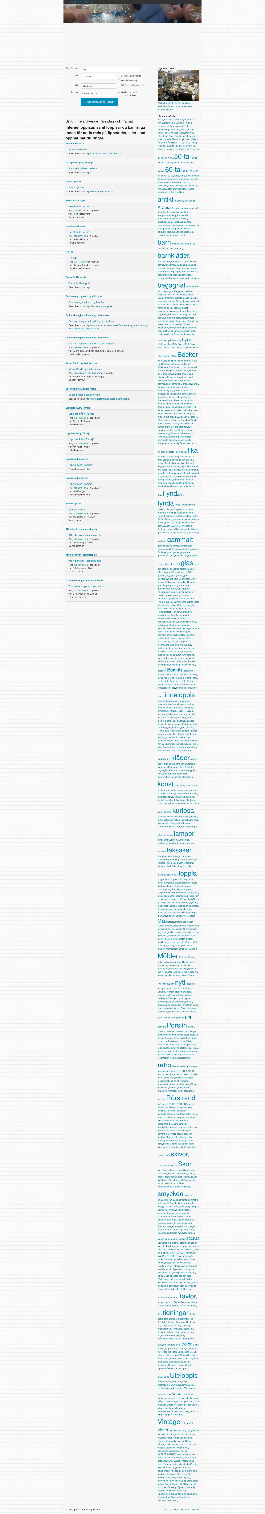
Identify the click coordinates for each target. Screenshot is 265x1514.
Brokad (186, 324)
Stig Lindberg (164, 1242)
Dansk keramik (165, 387)
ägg (184, 1480)
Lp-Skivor (182, 899)
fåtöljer (169, 509)
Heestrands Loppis (76, 200)
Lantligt (172, 843)
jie (177, 717)
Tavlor (187, 1295)
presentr (180, 1031)
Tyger (164, 1351)
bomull (161, 317)
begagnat (172, 284)
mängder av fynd (176, 945)
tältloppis (172, 1351)
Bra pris (191, 321)
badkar (178, 221)
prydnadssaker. (191, 1034)
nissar (178, 961)
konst (165, 783)
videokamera (164, 1411)
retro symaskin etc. (167, 1071)
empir (179, 420)
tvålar (182, 1348)
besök (194, 297)
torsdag (177, 1325)
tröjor (186, 1343)
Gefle (171, 555)
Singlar (172, 1143)
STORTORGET (176, 1252)
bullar (173, 330)
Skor (185, 1163)
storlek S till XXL (185, 1249)
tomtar (192, 136)
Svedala (162, 1265)
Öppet (181, 1487)
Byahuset (178, 334)
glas (187, 562)
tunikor (161, 1348)
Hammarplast (164, 611)
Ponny (167, 1017)
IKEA (166, 684)
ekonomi (190, 413)
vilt (196, 1411)
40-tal (181, 149)
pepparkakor (164, 1004)
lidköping (162, 856)
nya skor (168, 975)
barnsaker (191, 264)
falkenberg (173, 436)
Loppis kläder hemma (77, 458)
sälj (170, 1272)
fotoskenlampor (181, 476)
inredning (177, 707)
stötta (173, 1262)
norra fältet (174, 965)
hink (167, 638)
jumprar (177, 724)
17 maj (193, 142)
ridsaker (184, 1074)
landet (174, 839)
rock (172, 1077)
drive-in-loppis (173, 403)
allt (185, 185)
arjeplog (184, 208)
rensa (185, 1054)
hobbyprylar (171, 648)
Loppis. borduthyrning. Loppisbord (174, 887)
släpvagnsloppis (166, 1186)
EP (172, 426)
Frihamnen (178, 479)
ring (167, 1077)
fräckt (190, 482)
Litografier (178, 862)
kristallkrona (180, 800)
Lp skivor (162, 899)
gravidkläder (164, 588)
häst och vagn (188, 664)
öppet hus (181, 1490)
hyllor (166, 658)
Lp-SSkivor (193, 899)
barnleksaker (164, 261)
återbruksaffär (183, 1474)
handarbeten (164, 615)
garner (176, 552)
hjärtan (161, 648)
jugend (168, 720)
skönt (169, 1180)
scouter (180, 1117)
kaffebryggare (164, 727)
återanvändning (189, 1470)
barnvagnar (192, 268)
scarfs (160, 1117)
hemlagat (186, 628)
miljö (182, 928)
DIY (190, 390)
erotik (170, 430)
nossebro (173, 968)
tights (192, 1314)
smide (178, 1186)
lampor (184, 833)
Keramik (170, 743)
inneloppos (183, 700)
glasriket (184, 568)
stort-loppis (163, 1252)
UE (191, 1351)
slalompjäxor (171, 1183)
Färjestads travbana (184, 509)
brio (166, 324)
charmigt (176, 373)
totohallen (188, 1328)
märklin (183, 948)
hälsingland (163, 664)
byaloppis (189, 334)
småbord (189, 1195)
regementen (173, 1051)
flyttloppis (162, 469)
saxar (194, 1113)
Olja (179, 988)
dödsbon (188, 410)
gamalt (188, 519)
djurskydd (176, 393)
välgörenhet (182, 1447)
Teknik (176, 1302)
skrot (179, 1170)
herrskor (191, 634)
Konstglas (179, 785)
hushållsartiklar (173, 654)
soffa (182, 1206)
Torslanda (177, 1328)
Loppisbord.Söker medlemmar (172, 892)
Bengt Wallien (186, 294)
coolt (175, 377)
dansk (195, 383)
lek (184, 843)
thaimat (183, 1305)
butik (193, 330)
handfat (174, 615)
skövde (176, 1180)
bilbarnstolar (164, 304)
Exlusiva (174, 433)
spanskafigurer (184, 1222)
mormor (174, 938)
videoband (180, 1408)
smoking (186, 1186)
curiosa (182, 377)
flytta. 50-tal (192, 466)
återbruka (171, 1474)
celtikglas (169, 370)
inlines (172, 687)
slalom (161, 1183)
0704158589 (80, 417)
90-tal (170, 175)
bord (178, 317)
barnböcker (163, 248)
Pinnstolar (162, 136)
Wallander (171, 1388)
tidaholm (192, 1305)
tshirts (196, 1344)
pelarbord (179, 1001)
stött (167, 1262)
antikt (165, 198)
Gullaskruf (163, 598)
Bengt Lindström (166, 297)
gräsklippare (172, 595)
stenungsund (171, 1238)
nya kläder (189, 971)
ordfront (170, 991)
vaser (177, 1393)
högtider (161, 674)
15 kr (186, 142)
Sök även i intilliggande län (132, 85)
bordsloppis (163, 321)
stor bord (166, 1246)
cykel (190, 377)
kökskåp (162, 826)
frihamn (168, 479)
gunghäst (173, 598)
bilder (181, 304)
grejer (173, 588)
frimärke (189, 479)
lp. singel (162, 902)
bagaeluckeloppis (166, 225)
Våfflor (174, 1441)
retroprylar (174, 1074)
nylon (184, 975)
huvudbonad (188, 654)
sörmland (169, 1289)
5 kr (187, 149)
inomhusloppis (165, 707)
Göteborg (181, 605)
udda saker (183, 1351)
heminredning (174, 628)
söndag (172, 1285)
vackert (161, 1388)
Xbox (177, 1460)
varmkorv (162, 1394)
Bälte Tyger (177, 344)
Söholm (173, 1282)
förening (162, 512)
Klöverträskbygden (187, 770)
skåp (180, 1176)
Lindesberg (163, 859)
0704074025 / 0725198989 (87, 373)
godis (187, 575)
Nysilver (161, 983)
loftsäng (161, 874)
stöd (186, 1259)
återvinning (163, 1480)
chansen (167, 373)
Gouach (191, 582)
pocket (171, 1011)
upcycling (162, 1365)
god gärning (177, 575)
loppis (187, 872)
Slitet (181, 1183)
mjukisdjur (187, 932)
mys (167, 942)
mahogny (177, 909)
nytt (180, 981)
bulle (179, 330)
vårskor (183, 1444)
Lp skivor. (172, 899)
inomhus (189, 704)
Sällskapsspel (171, 1275)
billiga (188, 304)
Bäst (186, 344)
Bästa (193, 344)
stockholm (185, 1242)
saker (164, 1104)
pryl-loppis (167, 1037)
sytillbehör (163, 1272)
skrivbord (171, 1170)
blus (189, 311)
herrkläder (181, 634)
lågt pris (173, 905)
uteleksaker (163, 1376)
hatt (169, 621)
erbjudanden (181, 426)
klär (180, 767)
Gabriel (161, 515)
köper (194, 826)
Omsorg (161, 991)
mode (196, 932)
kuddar (173, 803)
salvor (191, 1104)
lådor (194, 902)
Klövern (173, 770)
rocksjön (189, 1077)
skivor (179, 1153)
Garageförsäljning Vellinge (79, 162)
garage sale (186, 545)
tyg (159, 1351)
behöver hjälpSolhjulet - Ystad (175, 293)
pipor (160, 1008)
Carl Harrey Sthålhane (169, 363)
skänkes (162, 1180)
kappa (161, 734)
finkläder (179, 459)
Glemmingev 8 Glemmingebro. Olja (175, 572)
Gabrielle (179, 515)
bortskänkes (176, 321)
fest (163, 451)
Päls (171, 1044)
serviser (187, 1133)
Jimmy (183, 717)
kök (167, 823)
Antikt (160, 122)
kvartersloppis (164, 819)
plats (189, 1008)
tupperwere (170, 1348)
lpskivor (171, 902)
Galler (160, 519)
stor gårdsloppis (179, 1246)
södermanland (178, 1279)
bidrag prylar (189, 301)
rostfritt (180, 1084)
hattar (174, 621)
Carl (194, 360)
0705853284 (80, 210)
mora (167, 938)
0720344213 (80, 539)
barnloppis (176, 261)
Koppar (174, 132)
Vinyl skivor (184, 139)
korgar (189, 790)
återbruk (162, 1474)
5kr (159, 162)
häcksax (192, 661)
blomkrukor (163, 311)
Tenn (183, 1302)
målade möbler (191, 942)
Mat (161, 921)
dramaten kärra (165, 400)
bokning (183, 314)
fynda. (178, 504)
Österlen (162, 1500)
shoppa (172, 1140)
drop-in (161, 406)
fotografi (195, 473)
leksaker (179, 849)
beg (172, 271)
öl (181, 1484)
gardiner (194, 549)
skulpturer (162, 1173)
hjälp (188, 644)
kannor (193, 730)
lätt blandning (184, 905)
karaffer (168, 734)
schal (185, 136)
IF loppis (190, 681)
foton (170, 476)
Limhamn (186, 856)
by (172, 334)
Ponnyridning (177, 1017)
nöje (168, 988)
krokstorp (191, 800)
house (192, 648)
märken (161, 948)
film (181, 456)
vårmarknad (173, 1444)
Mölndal (183, 957)
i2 (158, 677)
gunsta (169, 601)
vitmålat (179, 1434)
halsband (162, 608)
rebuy (195, 1047)
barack (175, 235)
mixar (178, 932)
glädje (161, 575)
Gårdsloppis (193, 601)
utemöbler (162, 1381)
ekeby (160, 413)
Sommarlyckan (73, 503)
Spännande (163, 1232)
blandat (184, 307)
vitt (185, 1434)
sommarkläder (183, 1209)
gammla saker (164, 545)
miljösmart (191, 928)
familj (176, 443)
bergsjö (178, 297)
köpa (188, 826)
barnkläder (173, 255)
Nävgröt (161, 988)
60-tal (173, 169)
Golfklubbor (184, 578)
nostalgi (183, 968)
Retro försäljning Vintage (184, 1066)
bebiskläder (163, 271)
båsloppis (162, 344)
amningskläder (180, 188)
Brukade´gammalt (178, 327)
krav (169, 796)
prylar (176, 1037)
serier (172, 1130)
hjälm (182, 644)
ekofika (181, 413)
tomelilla (185, 1322)
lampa (170, 835)
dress (176, 400)
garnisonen (185, 552)
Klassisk (168, 119)
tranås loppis (180, 1332)
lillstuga (176, 856)
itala (191, 710)
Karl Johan (178, 734)
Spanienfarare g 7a (167, 1222)
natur (160, 961)
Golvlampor (171, 582)
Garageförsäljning (166, 549)
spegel (170, 1226)
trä (164, 1344)
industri (177, 684)
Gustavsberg (179, 601)
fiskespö (190, 463)
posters (161, 1031)
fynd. (180, 494)
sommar (171, 1209)
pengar (188, 1001)
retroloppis (163, 1074)
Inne (189, 687)
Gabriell (170, 515)
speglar (192, 1226)
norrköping (163, 968)
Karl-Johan (190, 734)
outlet (169, 995)
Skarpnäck (174, 1147)
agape (170, 178)
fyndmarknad (188, 504)
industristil (163, 687)
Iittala (160, 684)
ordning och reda (183, 991)
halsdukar (172, 608)
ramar (173, 1047)
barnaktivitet (178, 243)
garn (169, 552)
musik (160, 942)
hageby (191, 605)
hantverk (162, 621)
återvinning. (175, 1480)
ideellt (188, 677)
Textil (160, 1305)
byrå (169, 340)
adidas (195, 175)
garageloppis (182, 549)
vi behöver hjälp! (171, 1401)
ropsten (172, 1084)
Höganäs (173, 669)
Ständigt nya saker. (173, 1259)
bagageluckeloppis (181, 228)
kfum (177, 743)
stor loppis (194, 1246)
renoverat (176, 1054)
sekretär (182, 1127)
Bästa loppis (164, 347)
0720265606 (80, 513)
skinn (167, 1155)
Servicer (172, 1133)
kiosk (194, 743)
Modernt (189, 132)
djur (168, 393)
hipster (181, 638)
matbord (170, 921)
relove (168, 1054)
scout (173, 1117)
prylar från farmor (188, 1037)
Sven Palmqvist (174, 1265)
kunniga (167, 811)
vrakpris (161, 1437)
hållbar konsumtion (167, 661)
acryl (188, 175)
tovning (161, 1332)
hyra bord (179, 658)
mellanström (193, 925)
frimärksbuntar (175, 482)
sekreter (173, 1127)
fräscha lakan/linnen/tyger (170, 486)
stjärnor (175, 1242)
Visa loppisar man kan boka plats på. (129, 93)
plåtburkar (162, 1011)
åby (189, 1467)
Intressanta (163, 710)
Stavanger (189, 1232)
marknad (162, 915)
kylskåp (176, 819)
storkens (172, 1249)
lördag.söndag (165, 909)
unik (160, 1361)
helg (194, 621)
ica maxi (165, 677)
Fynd (169, 493)
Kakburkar (176, 730)
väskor (168, 1457)
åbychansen (164, 1470)
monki (161, 938)
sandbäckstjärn (183, 1113)
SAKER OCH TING (178, 1104)
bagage (180, 225)
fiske (183, 463)
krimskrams (188, 796)
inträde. (173, 710)
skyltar (171, 1173)
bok (159, 314)
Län (76, 84)
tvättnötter (191, 1348)
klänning (162, 767)
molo (192, 935)
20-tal (160, 119)
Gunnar (182, 598)
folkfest (177, 469)
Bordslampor (187, 317)
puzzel (182, 1041)
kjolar (179, 747)
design (176, 387)
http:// (88, 172)
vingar (161, 1414)
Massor (191, 915)
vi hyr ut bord (187, 1401)
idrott (160, 681)
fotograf (186, 473)
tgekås (175, 1305)
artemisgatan (164, 212)
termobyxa (192, 1302)
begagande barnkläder (186, 271)
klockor (187, 750)
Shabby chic (172, 1137)
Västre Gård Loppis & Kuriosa (81, 363)
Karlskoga (163, 737)
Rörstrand (180, 1097)
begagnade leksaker (189, 278)
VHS (160, 1401)
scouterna (190, 1117)
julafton (179, 720)
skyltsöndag (181, 1173)
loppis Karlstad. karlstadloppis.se (174, 882)
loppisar (188, 889)
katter (186, 740)
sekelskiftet (163, 1127)
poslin (191, 1026)
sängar (182, 1275)
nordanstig (163, 965)
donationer (163, 397)
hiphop (174, 638)
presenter (170, 1031)
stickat (192, 1238)
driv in (190, 400)
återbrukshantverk (166, 1477)
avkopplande (164, 215)
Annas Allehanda (75, 143)
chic (184, 373)
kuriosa (183, 810)
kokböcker (182, 773)
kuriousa (162, 816)
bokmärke (173, 314)
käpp (196, 819)
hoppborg (182, 648)
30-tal (160, 149)
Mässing (193, 948)
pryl (159, 1037)
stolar (193, 1242)
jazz (167, 717)
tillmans (173, 1318)
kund (160, 811)
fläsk (170, 469)
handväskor (184, 618)
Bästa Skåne (192, 347)
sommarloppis (182, 1213)
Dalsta (176, 380)
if (184, 681)
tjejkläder (162, 1322)
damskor (176, 383)
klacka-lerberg (190, 747)
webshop (162, 1398)
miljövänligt (163, 932)
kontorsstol (171, 790)
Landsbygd (183, 839)
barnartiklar (190, 243)
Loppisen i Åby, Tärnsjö (78, 407)
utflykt (185, 1381)
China (190, 373)
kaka (167, 730)
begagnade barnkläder (181, 274)
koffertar (172, 773)
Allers (171, 185)
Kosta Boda (168, 793)
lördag (195, 905)
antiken (180, 192)
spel (160, 1229)
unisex (186, 1361)
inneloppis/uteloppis (167, 700)
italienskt (162, 714)
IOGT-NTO (183, 710)
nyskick (170, 983)
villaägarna (188, 1411)
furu (172, 126)
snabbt (165, 1203)
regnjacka (193, 1051)
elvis (173, 420)
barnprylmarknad (177, 264)
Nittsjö (185, 961)
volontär (192, 1434)
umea (166, 1358)
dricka (183, 400)
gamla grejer (171, 522)
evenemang (163, 433)
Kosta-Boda (181, 793)
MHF (160, 928)
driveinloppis (187, 403)
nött (173, 988)
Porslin (190, 119)
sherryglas (163, 1140)
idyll (181, 681)
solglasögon (192, 1206)
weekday (172, 1398)
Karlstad (173, 737)
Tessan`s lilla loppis (76, 277)
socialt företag (172, 1206)
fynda (166, 502)
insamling (188, 707)
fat (159, 451)
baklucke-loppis (165, 231)
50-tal (182, 156)
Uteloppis (184, 1375)
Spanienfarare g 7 (186, 1219)
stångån (189, 1256)
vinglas (168, 1414)
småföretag (163, 1199)
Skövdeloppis (188, 1180)
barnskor (162, 268)
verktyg (181, 1398)
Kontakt (195, 1509)
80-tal (164, 175)
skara (191, 1143)
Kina (188, 743)
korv (160, 793)
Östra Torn (172, 1500)
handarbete (187, 611)
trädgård (171, 1344)
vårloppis (162, 1444)
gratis (173, 585)
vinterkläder (175, 1430)
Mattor (161, 925)
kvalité (186, 816)
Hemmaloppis (183, 631)
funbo (191, 486)
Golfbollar (173, 578)
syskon (191, 1269)
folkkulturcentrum (190, 469)
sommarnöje (164, 1216)
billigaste (168, 307)
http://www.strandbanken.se (99, 191)
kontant (161, 790)
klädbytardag (164, 759)
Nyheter (185, 1509)
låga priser (163, 905)
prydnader (162, 1034)
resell (191, 1054)
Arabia (164, 207)
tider (160, 1314)
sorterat (174, 1216)
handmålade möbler (167, 618)
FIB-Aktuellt (178, 122)
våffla (167, 1441)
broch (171, 324)
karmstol (162, 740)
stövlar (180, 1262)
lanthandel (163, 843)
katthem (194, 740)
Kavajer (161, 743)
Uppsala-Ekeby (165, 1368)
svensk (186, 1265)
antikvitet (179, 200)
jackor (177, 714)
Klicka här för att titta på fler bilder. (174, 102)
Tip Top (69, 251)
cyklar (160, 380)
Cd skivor (188, 367)
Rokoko (169, 1080)
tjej (192, 1318)
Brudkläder (163, 327)
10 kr (181, 142)
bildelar (174, 304)
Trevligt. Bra (188, 1338)
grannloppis (163, 585)
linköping (174, 859)
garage (175, 545)
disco (177, 390)
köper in (161, 835)
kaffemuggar (178, 727)
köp (183, 826)
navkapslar (169, 961)
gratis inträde (183, 585)
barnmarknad (189, 261)
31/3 (175, 149)
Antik (173, 192)
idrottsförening (170, 681)
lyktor (184, 902)
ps (166, 1041)
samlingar (171, 1110)
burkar (186, 330)
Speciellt (162, 1226)
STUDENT (172, 1256)
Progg (193, 1031)
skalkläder (182, 1143)
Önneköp (172, 1487)
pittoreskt (168, 1008)
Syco (175, 1269)
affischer (162, 178)
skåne (161, 1176)
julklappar (189, 720)
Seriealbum (163, 1130)
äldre (189, 1480)
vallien (180, 1388)
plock (195, 1008)
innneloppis (178, 704)
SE (159, 1120)
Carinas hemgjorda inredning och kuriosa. (88, 315)
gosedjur (182, 582)
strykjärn (162, 1256)
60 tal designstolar (170, 162)
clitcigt (169, 377)
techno (169, 1302)
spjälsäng (183, 1229)
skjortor (177, 119)
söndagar (181, 1285)
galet (195, 515)
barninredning (176, 248)
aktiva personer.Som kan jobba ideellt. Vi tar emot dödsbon (178, 180)
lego (179, 843)
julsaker (169, 724)
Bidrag (179, 301)
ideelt (194, 677)
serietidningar (183, 1130)
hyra (172, 658)
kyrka (183, 819)
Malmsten (187, 909)
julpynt (161, 724)
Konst (191, 129)
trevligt (177, 1338)
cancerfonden (184, 360)
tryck (184, 119)
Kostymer (192, 793)
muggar (189, 938)
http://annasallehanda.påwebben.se (103, 153)
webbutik (188, 1394)
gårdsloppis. (164, 605)
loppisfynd (193, 892)
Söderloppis (163, 1279)
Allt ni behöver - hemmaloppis (81, 529)
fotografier (162, 476)
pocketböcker (182, 1011)
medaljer (169, 925)
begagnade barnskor (168, 278)
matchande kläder (184, 921)
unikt (165, 1361)
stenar (161, 1238)
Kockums (162, 773)
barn (164, 241)
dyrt (173, 410)
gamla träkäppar (175, 529)
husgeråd (187, 651)
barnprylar (162, 264)
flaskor (168, 466)
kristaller (169, 800)
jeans (172, 717)
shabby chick (185, 1137)
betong (171, 301)
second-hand (182, 1120)
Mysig (172, 942)
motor (182, 938)
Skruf (185, 1170)
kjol (173, 747)
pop (189, 1016)
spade (188, 1216)
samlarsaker (186, 1107)
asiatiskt (175, 212)
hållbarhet (182, 661)
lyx (189, 902)
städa (160, 1259)
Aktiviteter (162, 185)
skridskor (162, 1170)
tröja (178, 1344)
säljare (192, 1272)
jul (174, 720)
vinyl (184, 1430)
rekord (161, 1054)
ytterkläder (181, 1467)
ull (195, 1351)
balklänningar (164, 235)
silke (160, 1143)
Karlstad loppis (185, 737)
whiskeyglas (192, 1398)
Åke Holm (172, 142)
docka (185, 393)
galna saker (177, 519)
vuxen (169, 1437)
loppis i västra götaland (182, 879)
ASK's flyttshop (74, 181)
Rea (189, 1047)
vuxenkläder (179, 1437)
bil (198, 301)
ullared (161, 1355)
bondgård (170, 317)
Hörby (169, 674)
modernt (185, 935)
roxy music (163, 1087)
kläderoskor (190, 763)
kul (191, 803)
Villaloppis (176, 1411)
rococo (161, 1080)
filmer (187, 456)
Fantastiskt (185, 443)
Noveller (192, 968)
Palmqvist (173, 998)
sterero (181, 1238)
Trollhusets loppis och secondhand (84, 580)
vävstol (170, 1460)
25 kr (185, 145)
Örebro (174, 1497)
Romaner (184, 1080)
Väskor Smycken (180, 1457)
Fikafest (161, 456)
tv (178, 1348)
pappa (187, 998)
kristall (161, 800)
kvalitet (193, 816)
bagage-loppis (192, 225)
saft (159, 1104)
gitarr (166, 564)
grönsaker (184, 595)
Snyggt (161, 1206)
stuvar (181, 1256)
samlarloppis (172, 1107)
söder (189, 1275)
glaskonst (174, 568)
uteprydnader (174, 1381)
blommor (173, 311)
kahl (188, 727)
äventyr (175, 1484)
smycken (170, 1193)
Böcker (167, 122)
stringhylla (191, 1252)
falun (170, 443)
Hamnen (176, 611)
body (195, 311)
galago (188, 515)
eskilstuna (179, 430)
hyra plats (190, 658)
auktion (184, 212)
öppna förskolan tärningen (183, 1493)
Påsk (188, 1041)
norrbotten (185, 965)
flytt (184, 466)
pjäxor (176, 1008)
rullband (173, 1087)
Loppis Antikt (164, 879)
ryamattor (172, 1090)
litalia (181, 132)
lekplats (190, 843)
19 (168, 145)
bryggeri (192, 327)
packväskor (185, 995)
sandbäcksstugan (166, 1113)
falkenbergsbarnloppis (180, 439)
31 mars (168, 149)
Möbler (168, 955)
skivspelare (163, 1165)
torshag (186, 1325)
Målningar (162, 945)
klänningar (172, 767)
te (158, 1302)
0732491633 (80, 590)
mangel (193, 912)
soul (181, 1216)
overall (176, 995)
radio (177, 1044)
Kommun (74, 92)
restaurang (175, 1057)
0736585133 (80, 488)
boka (164, 314)
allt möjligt (193, 185)
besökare (162, 301)
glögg (167, 575)
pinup (195, 1004)
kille (183, 743)
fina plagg (169, 459)
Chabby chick (181, 370)
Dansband (186, 383)
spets (175, 1229)
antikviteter (189, 200)
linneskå (190, 859)
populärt (162, 1026)
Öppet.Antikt (164, 1493)
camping (172, 360)
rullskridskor (184, 1087)
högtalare (188, 670)
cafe (160, 360)
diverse (184, 390)
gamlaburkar (179, 532)
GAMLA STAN (178, 525)
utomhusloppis (187, 1384)
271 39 (192, 145)
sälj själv (177, 1272)
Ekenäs (168, 413)
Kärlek (161, 823)
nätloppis (191, 983)
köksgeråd (175, 823)
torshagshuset (164, 1328)
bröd (160, 330)
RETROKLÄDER (185, 1071)
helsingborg (163, 624)
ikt (171, 684)
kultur (196, 803)
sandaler (181, 1110)
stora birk (162, 1249)
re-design (181, 1047)
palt (181, 998)
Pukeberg (173, 1041)
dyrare (167, 410)
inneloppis (180, 694)
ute (175, 1368)
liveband (162, 866)
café (165, 360)
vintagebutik (187, 1423)
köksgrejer (186, 823)
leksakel (162, 851)
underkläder (183, 1358)
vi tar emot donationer (187, 1404)
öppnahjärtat (164, 1497)
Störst (192, 1259)
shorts (191, 1140)
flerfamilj (177, 466)
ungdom (194, 1358)
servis (180, 1133)
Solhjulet (162, 1209)
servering (162, 1133)
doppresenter (183, 397)
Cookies (174, 1509)
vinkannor (177, 1414)
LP (197, 895)
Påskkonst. (163, 1044)
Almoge (161, 188)
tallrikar (161, 1297)
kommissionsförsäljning (182, 776)
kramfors (162, 796)
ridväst (161, 1077)
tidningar (176, 1312)
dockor (192, 393)
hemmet (161, 634)
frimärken (162, 482)
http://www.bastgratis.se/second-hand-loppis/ (108, 398)
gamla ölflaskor (165, 532)
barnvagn (180, 268)
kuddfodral (183, 803)
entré (167, 426)
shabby (161, 1137)
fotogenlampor (174, 473)
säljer (160, 1275)
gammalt (180, 539)
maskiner (171, 915)
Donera (172, 397)
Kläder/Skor (178, 763)
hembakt (162, 628)
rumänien (162, 1090)
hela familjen (184, 621)
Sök (91, 1)
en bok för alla (190, 420)
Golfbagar (162, 578)
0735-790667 (80, 261)
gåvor (173, 605)
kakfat (184, 129)
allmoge (179, 185)
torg (159, 1325)
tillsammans (184, 1318)
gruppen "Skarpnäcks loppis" (174, 590)
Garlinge (162, 552)
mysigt (180, 942)
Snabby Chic (176, 1203)
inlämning (175, 129)
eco (196, 410)
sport (192, 1229)
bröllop (166, 330)
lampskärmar (164, 839)
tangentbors (171, 1297)
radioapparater (188, 1044)
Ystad (184, 1460)
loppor (192, 895)
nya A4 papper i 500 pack (170, 971)
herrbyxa (171, 634)
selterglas (192, 1127)
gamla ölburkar (191, 529)
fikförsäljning (172, 456)
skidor (160, 1155)
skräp (192, 1170)
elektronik (192, 416)
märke (189, 945)
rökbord (161, 1099)
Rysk (180, 1090)
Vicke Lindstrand (166, 1408)
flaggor (161, 466)
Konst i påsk (164, 132)
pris (187, 1031)
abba (176, 175)
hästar (161, 670)
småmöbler (184, 1199)
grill (179, 588)
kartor (169, 740)
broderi (178, 324)
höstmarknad (185, 674)
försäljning (188, 512)
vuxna (189, 1437)
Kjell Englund (164, 747)
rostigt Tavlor (191, 1084)
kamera (185, 730)
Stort (196, 1249)
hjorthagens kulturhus (168, 644)
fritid (185, 482)
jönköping (187, 724)
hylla (160, 658)
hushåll (161, 654)
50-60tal (169, 157)
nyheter (176, 975)
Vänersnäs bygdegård (168, 1450)
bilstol (176, 307)
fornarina (162, 473)
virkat (171, 1434)
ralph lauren (163, 1047)
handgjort (184, 615)
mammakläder (181, 912)
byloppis (162, 340)
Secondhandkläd (179, 1123)
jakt (193, 714)
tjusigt (170, 1322)
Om (165, 1509)
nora (192, 961)
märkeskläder (172, 948)
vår (179, 1441)
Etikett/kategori (72, 68)
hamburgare (184, 608)
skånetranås (171, 1176)
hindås (161, 638)
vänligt (183, 1450)
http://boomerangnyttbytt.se (99, 306)
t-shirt (177, 1289)
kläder (180, 757)
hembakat (185, 624)
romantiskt (163, 1084)
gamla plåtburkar (186, 522)
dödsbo (179, 410)
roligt (176, 1080)
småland (174, 1199)
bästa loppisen (178, 347)
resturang (185, 1057)
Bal (191, 231)
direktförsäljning (165, 390)
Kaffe (195, 724)
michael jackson (171, 928)
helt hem (174, 624)
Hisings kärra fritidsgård (175, 641)
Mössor (191, 957)
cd (182, 367)
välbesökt (170, 1447)
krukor (161, 803)
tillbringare (163, 1318)
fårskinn (161, 509)
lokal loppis (172, 874)
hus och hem (175, 651)
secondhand (164, 1123)
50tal (194, 157)
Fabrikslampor (187, 433)
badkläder (187, 221)
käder (190, 819)
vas (169, 1394)
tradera (169, 1332)
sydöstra (183, 1269)
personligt (176, 1004)
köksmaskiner (173, 826)
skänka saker (190, 1176)
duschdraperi (178, 406)
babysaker (174, 218)
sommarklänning (166, 1213)
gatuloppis (163, 555)
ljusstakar (187, 866)
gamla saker (163, 525)
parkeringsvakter (166, 1001)
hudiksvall (163, 651)
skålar (191, 1173)
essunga (189, 430)
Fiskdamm (174, 463)
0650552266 (80, 347)
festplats (170, 451)
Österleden (184, 1497)
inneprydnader (165, 704)
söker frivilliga (184, 1282)
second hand (168, 1120)
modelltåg (162, 935)
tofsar (177, 1322)
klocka (180, 750)
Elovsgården (164, 420)
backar (184, 218)
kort (195, 790)
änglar (168, 1484)
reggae (183, 1051)
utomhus (175, 1384)
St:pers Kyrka (176, 1232)
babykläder (163, 218)
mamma (169, 912)
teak (163, 1302)
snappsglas (189, 1203)
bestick (186, 297)
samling (161, 1110)
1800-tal (162, 145)
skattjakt (192, 1147)
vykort (160, 1441)
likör (170, 856)
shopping (181, 1140)
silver (165, 1143)
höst (175, 674)
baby (173, 215)
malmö (161, 912)
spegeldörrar (181, 1226)
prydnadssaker (176, 1034)
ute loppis (182, 1368)
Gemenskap (163, 129)
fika (192, 450)
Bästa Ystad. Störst (167, 356)
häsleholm (175, 664)
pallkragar (162, 998)
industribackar (188, 684)
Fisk (166, 463)
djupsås (161, 393)
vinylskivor (163, 1434)
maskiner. (182, 915)
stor (159, 1246)
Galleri (168, 519)
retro (164, 1064)
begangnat (168, 291)
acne (182, 175)
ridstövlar (193, 1074)
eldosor (182, 416)
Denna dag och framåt (131, 75)
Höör (195, 674)
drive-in (161, 403)
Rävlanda (189, 1090)
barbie (183, 235)
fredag (161, 479)
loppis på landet (175, 886)
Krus (167, 803)
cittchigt (161, 377)
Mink (172, 932)
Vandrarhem (190, 1388)
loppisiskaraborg (166, 895)
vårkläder (186, 1441)
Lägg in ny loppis (79, 1)
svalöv (187, 1262)
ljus (180, 866)
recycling (162, 1051)
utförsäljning (164, 1384)
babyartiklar (183, 215)
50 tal (192, 149)
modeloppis (174, 935)
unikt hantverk (175, 1361)
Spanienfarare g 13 (167, 1219)
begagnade (163, 274)
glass (192, 568)
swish (169, 1269)
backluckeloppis (165, 221)
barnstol (171, 268)
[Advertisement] (132, 42)
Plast (171, 136)
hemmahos (170, 631)
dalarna (168, 380)
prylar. (161, 1041)
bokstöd (192, 314)
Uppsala (172, 1365)
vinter (163, 1429)
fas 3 (194, 443)
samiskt (161, 1107)
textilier (167, 1305)
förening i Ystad (182, 126)
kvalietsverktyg (174, 816)
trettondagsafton (165, 1338)
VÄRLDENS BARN (167, 1454)
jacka (170, 714)
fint (185, 459)
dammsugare (164, 383)
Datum (75, 75)
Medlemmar (180, 925)
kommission (163, 776)
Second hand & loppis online (81, 388)
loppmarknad (181, 895)
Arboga (175, 208)
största (161, 1262)
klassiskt (171, 750)
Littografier (189, 862)
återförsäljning (183, 1477)
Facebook (162, 436)
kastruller (177, 740)
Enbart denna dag (129, 80)
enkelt (161, 423)
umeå (173, 1358)
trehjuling (180, 1335)
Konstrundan (191, 785)
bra (184, 321)
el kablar (174, 416)
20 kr (172, 145)
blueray (182, 311)
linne (182, 859)
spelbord (167, 1229)
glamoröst (175, 564)
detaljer (184, 387)
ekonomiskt (163, 416)
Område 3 (186, 988)
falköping (162, 443)
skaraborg (162, 1147)
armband (193, 208)
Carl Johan (174, 367)
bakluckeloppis (181, 231)
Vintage (169, 1421)
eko (175, 413)
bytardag (176, 340)
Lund (178, 902)
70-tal (186, 170)
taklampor (186, 1289)
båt (169, 344)
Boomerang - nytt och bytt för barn (84, 296)
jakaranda (185, 714)
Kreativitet (177, 796)
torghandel (167, 1325)
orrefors (161, 995)
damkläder (185, 380)
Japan (161, 717)
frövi (186, 486)
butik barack (163, 334)
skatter (183, 1147)
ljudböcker (172, 866)
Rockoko (179, 1077)
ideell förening (177, 677)
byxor (187, 339)
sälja (185, 1272)
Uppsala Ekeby (170, 139)
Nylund (191, 975)
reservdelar (163, 1057)
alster (169, 188)
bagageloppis (164, 228)
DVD (188, 406)
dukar (168, 406)
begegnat (179, 291)
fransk (193, 476)
